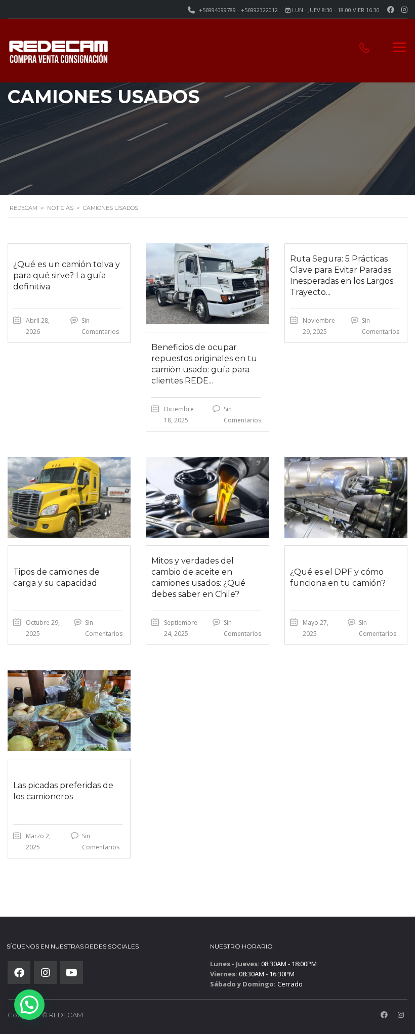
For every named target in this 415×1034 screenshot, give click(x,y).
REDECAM (66, 1015)
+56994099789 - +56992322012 (238, 10)
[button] (29, 1004)
